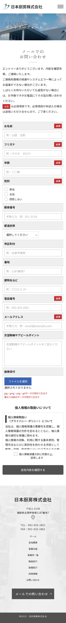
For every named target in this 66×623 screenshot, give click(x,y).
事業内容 (33, 548)
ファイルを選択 (17, 381)
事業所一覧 (33, 555)
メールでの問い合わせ (31, 594)
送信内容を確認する (33, 470)
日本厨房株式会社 (33, 499)
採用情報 (33, 573)
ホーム (33, 536)
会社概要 (33, 542)
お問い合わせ (33, 580)
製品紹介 (33, 561)
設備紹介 (33, 567)
